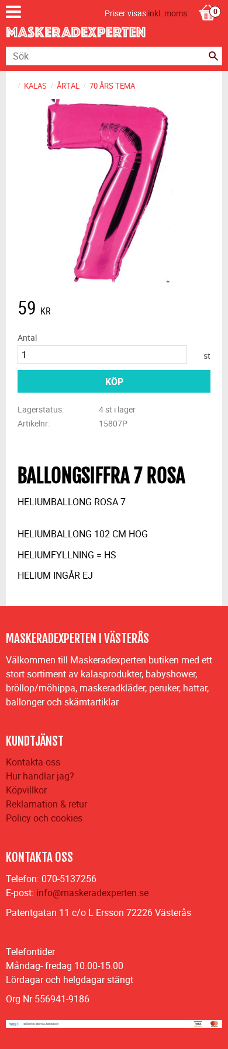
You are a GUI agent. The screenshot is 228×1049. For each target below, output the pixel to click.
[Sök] (213, 56)
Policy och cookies (44, 818)
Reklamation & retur (46, 804)
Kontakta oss (33, 762)
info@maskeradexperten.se (92, 892)
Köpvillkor (26, 790)
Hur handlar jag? (40, 776)
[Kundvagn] (207, 0)
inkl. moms (167, 13)
